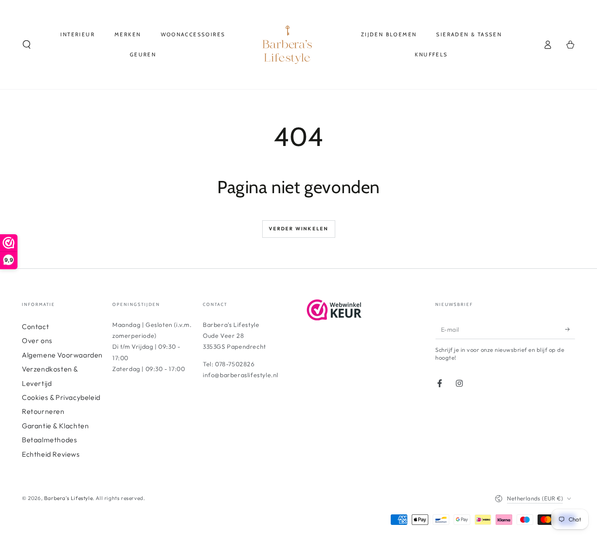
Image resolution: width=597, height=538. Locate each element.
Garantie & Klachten (55, 425)
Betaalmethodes (49, 439)
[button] (26, 44)
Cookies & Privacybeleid (61, 397)
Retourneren (43, 411)
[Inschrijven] (570, 329)
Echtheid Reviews (51, 454)
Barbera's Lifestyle (68, 498)
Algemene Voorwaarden (62, 355)
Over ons (37, 340)
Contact (35, 326)
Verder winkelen (299, 229)
